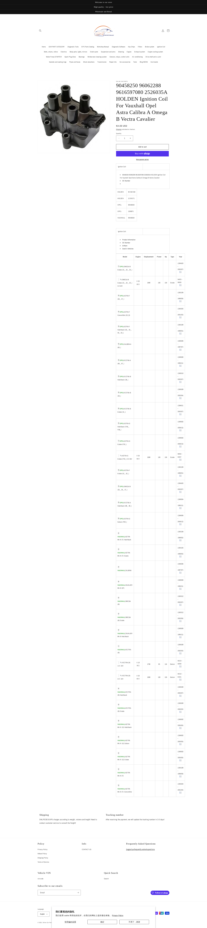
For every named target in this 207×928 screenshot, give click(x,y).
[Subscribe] (78, 892)
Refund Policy (42, 854)
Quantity (118, 133)
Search (106, 879)
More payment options (142, 159)
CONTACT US (86, 849)
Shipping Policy (43, 858)
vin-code (40, 879)
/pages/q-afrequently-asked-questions (140, 849)
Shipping (118, 129)
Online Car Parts (48, 922)
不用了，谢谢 (134, 922)
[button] (40, 30)
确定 (102, 922)
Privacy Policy (117, 915)
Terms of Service (43, 862)
